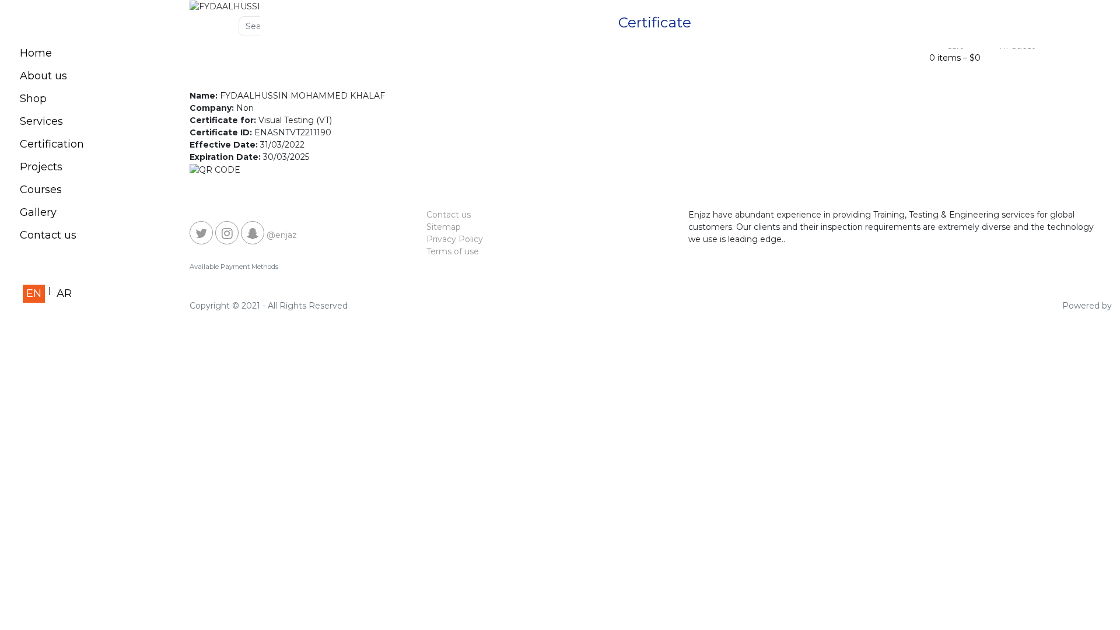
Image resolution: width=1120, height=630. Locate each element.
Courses (41, 189)
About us (43, 75)
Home (36, 53)
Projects (41, 166)
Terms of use (452, 251)
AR (64, 293)
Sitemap (443, 227)
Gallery (38, 212)
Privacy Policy (454, 239)
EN (33, 293)
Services (41, 121)
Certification (52, 144)
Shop (33, 98)
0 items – (955, 57)
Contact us (48, 235)
